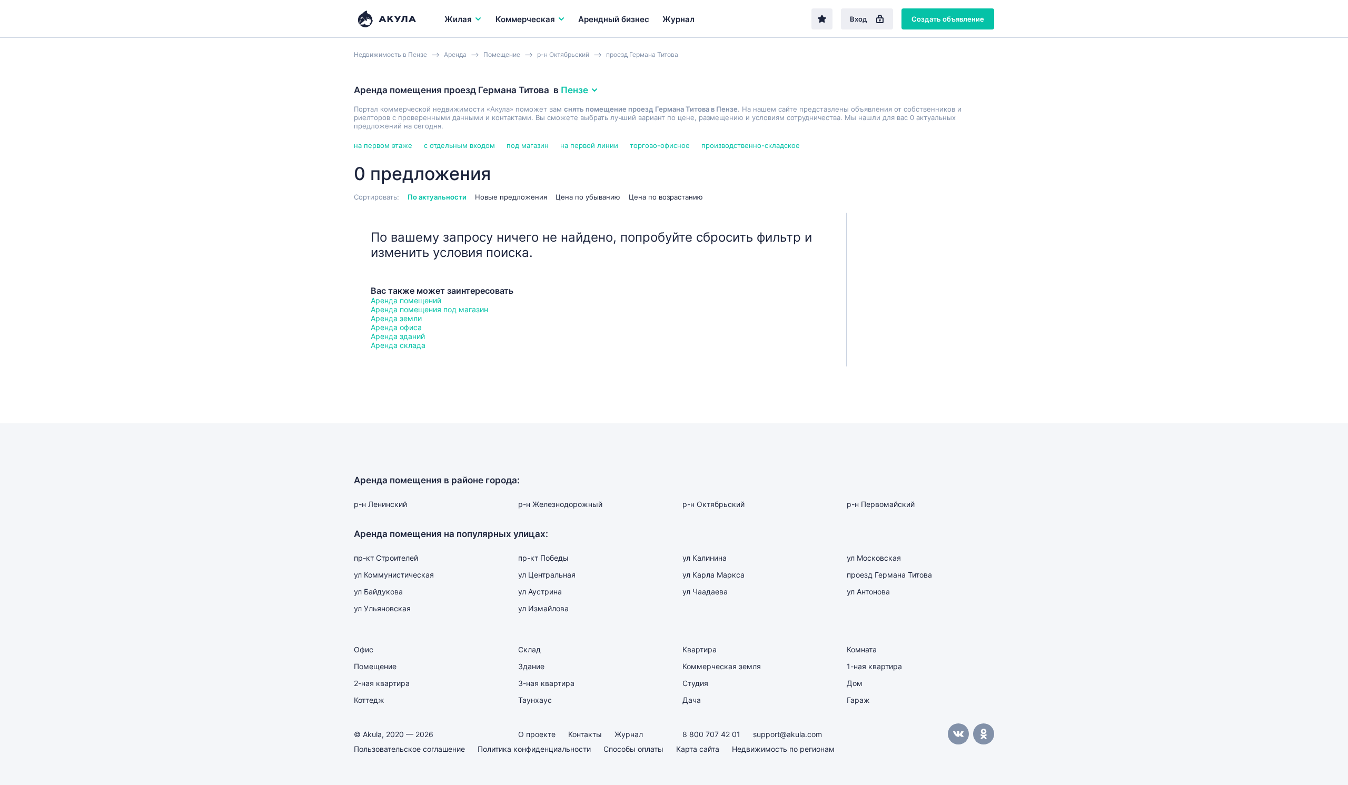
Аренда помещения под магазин (429, 309)
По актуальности (437, 197)
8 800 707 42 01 (711, 734)
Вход (858, 19)
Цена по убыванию (588, 197)
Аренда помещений (406, 300)
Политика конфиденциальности (534, 748)
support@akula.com (787, 734)
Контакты (585, 734)
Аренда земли (396, 318)
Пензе (574, 90)
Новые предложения (511, 197)
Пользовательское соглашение (409, 748)
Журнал (678, 19)
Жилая (458, 19)
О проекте (537, 734)
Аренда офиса (396, 327)
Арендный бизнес (613, 19)
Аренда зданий (398, 336)
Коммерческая (525, 19)
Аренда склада (398, 345)
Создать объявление (947, 19)
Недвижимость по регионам (783, 748)
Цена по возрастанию (666, 197)
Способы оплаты (633, 748)
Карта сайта (697, 748)
